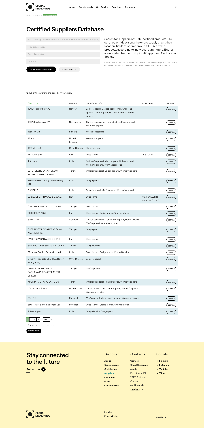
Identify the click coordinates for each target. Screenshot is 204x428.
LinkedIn (163, 361)
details (171, 109)
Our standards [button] (86, 7)
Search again (34, 331)
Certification (110, 369)
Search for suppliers (41, 69)
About (107, 361)
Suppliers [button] (116, 7)
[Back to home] (38, 7)
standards (135, 389)
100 (52, 325)
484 (45, 319)
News (107, 381)
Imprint (108, 412)
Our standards (111, 365)
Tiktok (162, 373)
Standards (142, 365)
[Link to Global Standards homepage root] (38, 414)
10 (36, 325)
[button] (176, 7)
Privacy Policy (111, 416)
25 (44, 325)
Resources (109, 377)
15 (39, 325)
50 (48, 325)
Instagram (164, 365)
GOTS (138, 39)
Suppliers (109, 373)
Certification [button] (102, 7)
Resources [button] (130, 7)
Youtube (163, 369)
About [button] (72, 7)
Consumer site (111, 385)
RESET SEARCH (69, 69)
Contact (134, 361)
